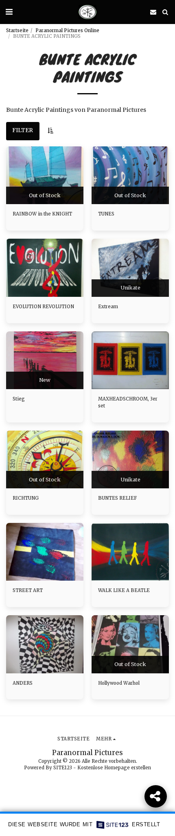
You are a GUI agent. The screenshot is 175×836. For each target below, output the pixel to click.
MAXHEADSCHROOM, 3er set (128, 402)
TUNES (106, 214)
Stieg (19, 399)
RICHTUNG (26, 498)
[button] (9, 12)
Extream (108, 306)
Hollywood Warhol (119, 683)
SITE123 (62, 768)
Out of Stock (45, 195)
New (44, 380)
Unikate (130, 288)
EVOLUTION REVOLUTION (43, 306)
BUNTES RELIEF (117, 498)
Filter (22, 130)
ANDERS (23, 683)
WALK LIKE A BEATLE (124, 590)
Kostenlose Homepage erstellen (114, 768)
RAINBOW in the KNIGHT (42, 214)
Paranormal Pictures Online (67, 30)
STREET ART (28, 590)
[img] (44, 175)
